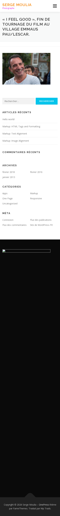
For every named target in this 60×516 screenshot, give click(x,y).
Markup (34, 193)
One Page (7, 198)
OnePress (44, 504)
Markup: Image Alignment (15, 140)
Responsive (36, 198)
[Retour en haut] (30, 497)
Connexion (7, 219)
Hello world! (8, 119)
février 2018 (8, 172)
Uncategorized (9, 203)
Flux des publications (41, 219)
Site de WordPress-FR (41, 224)
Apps (5, 193)
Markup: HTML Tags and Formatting (21, 126)
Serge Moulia (17, 5)
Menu (54, 6)
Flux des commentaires (14, 224)
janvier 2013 (8, 177)
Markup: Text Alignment (14, 133)
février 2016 (36, 172)
